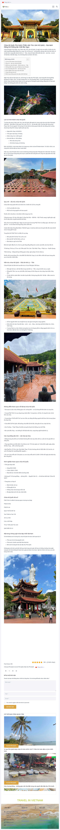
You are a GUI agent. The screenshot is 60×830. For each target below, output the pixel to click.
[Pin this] (16, 671)
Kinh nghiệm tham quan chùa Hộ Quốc (15, 70)
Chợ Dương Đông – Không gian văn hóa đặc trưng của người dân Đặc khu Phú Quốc (29, 786)
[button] (6, 2)
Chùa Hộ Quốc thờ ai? (11, 72)
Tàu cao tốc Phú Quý (44, 820)
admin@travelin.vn (11, 825)
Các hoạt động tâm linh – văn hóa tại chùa (16, 68)
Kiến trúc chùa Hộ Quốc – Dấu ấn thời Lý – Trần (17, 65)
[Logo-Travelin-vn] (5, 7)
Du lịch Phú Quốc (19, 667)
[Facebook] (40, 812)
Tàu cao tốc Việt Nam (45, 824)
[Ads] (30, 791)
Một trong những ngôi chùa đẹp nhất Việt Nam (16, 74)
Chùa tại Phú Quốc (9, 667)
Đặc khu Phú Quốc (29, 667)
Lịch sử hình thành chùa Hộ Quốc (14, 61)
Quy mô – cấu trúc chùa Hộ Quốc (13, 63)
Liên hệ (24, 824)
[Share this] (6, 671)
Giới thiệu (24, 810)
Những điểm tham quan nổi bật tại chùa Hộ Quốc (17, 67)
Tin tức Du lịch (25, 821)
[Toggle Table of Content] (27, 59)
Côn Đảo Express (44, 817)
